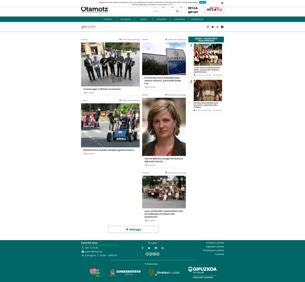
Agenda (143, 19)
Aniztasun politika (215, 242)
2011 (88, 93)
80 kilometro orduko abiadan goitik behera (108, 150)
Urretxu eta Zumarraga (130, 39)
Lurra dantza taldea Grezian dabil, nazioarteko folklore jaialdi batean (207, 69)
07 (91, 93)
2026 (216, 75)
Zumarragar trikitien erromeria (102, 89)
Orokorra (84, 39)
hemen (170, 4)
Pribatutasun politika (213, 250)
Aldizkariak (161, 19)
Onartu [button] (203, 2)
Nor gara (152, 242)
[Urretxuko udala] (164, 272)
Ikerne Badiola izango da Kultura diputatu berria (164, 160)
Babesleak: (152, 263)
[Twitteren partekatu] (212, 27)
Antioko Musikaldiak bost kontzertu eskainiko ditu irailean (206, 105)
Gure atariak (179, 19)
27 (221, 110)
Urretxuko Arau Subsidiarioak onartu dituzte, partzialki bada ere (163, 80)
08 (219, 75)
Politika (145, 39)
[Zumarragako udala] (125, 272)
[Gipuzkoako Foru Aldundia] (202, 272)
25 (221, 75)
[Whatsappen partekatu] (217, 27)
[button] (222, 3)
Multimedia (126, 19)
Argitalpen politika (215, 246)
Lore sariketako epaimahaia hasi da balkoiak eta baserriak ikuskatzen (164, 213)
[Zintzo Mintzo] (95, 272)
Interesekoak (197, 19)
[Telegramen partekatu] (222, 27)
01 (94, 93)
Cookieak (219, 254)
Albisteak (108, 19)
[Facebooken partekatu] (208, 27)
